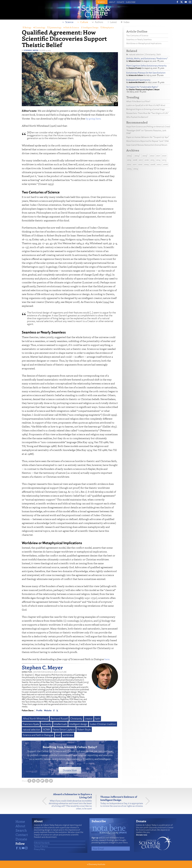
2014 (158, 160)
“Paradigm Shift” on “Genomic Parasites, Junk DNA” (146, 131)
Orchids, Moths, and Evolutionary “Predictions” (147, 58)
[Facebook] (54, 710)
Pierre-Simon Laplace (64, 729)
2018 (135, 160)
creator (88, 718)
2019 (129, 160)
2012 (129, 164)
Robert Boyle (84, 729)
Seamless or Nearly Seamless (139, 39)
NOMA (46, 729)
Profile (39, 710)
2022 (152, 155)
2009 (146, 164)
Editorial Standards (42, 843)
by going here (93, 118)
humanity (46, 724)
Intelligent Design (90, 27)
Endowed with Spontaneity (138, 80)
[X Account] (57, 710)
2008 (152, 164)
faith (97, 718)
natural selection (31, 729)
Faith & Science (72, 27)
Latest (113, 22)
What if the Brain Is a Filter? (138, 101)
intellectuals (60, 724)
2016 (147, 160)
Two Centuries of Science (137, 35)
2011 (134, 164)
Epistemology (55, 27)
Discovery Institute (97, 864)
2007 (159, 164)
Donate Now (70, 770)
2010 (140, 164)
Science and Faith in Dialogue (38, 735)
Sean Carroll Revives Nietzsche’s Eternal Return (146, 145)
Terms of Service (41, 846)
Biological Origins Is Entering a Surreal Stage (145, 109)
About (112, 2)
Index (126, 22)
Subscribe (131, 2)
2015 (152, 160)
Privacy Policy (39, 849)
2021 (158, 155)
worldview (68, 735)
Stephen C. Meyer (31, 50)
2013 (164, 160)
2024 (137, 155)
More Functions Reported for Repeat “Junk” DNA (147, 141)
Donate (120, 2)
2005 (129, 168)
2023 (144, 155)
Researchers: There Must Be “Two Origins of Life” (147, 113)
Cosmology (40, 27)
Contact (22, 834)
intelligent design (78, 724)
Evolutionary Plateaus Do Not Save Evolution (145, 72)
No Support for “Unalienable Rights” (142, 87)
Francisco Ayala (31, 724)
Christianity (76, 718)
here (106, 659)
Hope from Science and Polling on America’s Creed (148, 126)
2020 (164, 155)
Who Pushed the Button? (137, 117)
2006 (165, 164)
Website (48, 710)
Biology (28, 27)
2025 (129, 155)
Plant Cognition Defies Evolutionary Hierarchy (146, 65)
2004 (135, 168)
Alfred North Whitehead (35, 718)
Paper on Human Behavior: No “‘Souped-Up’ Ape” (147, 137)
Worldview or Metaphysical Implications (143, 43)
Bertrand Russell (59, 718)
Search (21, 830)
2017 (141, 160)
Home (20, 821)
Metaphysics (108, 27)
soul (58, 735)
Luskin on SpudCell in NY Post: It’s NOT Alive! (145, 105)
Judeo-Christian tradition (103, 724)
